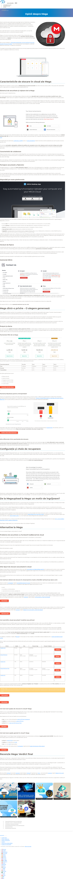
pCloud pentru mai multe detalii (42, 597)
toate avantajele (55, 636)
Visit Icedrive (4, 695)
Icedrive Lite (2, 648)
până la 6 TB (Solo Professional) (23, 719)
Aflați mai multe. (28, 846)
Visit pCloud (4, 600)
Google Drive (49, 427)
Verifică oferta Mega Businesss (9, 432)
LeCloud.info (10, 3)
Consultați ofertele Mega (7, 387)
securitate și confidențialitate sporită (35, 569)
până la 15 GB (9, 740)
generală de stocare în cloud (23, 583)
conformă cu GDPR (18, 140)
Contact (3, 841)
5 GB (9, 744)
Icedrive (58, 649)
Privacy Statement (5, 839)
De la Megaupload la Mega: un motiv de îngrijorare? (14, 825)
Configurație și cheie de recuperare (11, 824)
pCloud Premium (3, 654)
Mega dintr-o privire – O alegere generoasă (13, 822)
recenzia (26, 597)
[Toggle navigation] (16, 3)
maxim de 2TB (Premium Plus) (15, 723)
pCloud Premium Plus (4, 668)
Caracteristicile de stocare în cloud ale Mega (13, 821)
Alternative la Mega (8, 826)
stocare (17, 636)
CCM (1, 137)
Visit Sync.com (5, 613)
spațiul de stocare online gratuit (37, 746)
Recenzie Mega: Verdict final (10, 828)
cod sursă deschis (31, 140)
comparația (10, 583)
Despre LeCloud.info (6, 840)
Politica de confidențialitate (7, 843)
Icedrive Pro (2, 661)
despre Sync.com (59, 773)
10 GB (15, 742)
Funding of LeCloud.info (6, 844)
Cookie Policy (4, 837)
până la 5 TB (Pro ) (20, 721)
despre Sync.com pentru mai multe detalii (33, 609)
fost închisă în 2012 (14, 515)
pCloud (57, 656)
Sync (39, 773)
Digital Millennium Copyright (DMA (36, 514)
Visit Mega (4, 726)
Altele (4, 7)
